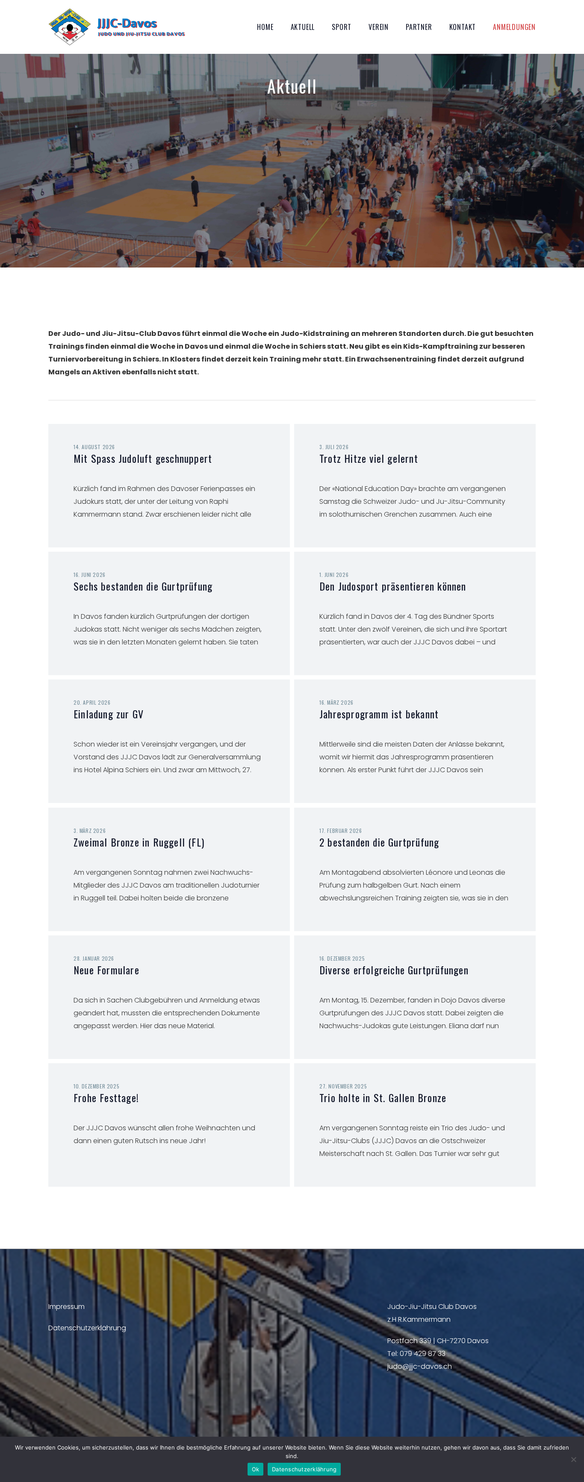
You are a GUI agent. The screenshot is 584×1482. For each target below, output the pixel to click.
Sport (341, 27)
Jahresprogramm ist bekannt (379, 713)
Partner (419, 27)
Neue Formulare (106, 969)
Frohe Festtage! (106, 1097)
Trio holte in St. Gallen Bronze (382, 1097)
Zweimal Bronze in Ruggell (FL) (139, 842)
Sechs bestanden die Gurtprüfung (143, 586)
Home (265, 27)
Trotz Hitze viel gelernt (368, 458)
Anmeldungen (514, 27)
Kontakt (462, 27)
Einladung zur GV (109, 713)
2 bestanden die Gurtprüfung (379, 842)
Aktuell (303, 27)
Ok (256, 1469)
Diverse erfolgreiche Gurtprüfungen (394, 969)
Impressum (66, 1306)
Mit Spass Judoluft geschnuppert (143, 458)
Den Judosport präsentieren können (392, 586)
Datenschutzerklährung (87, 1328)
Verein (379, 27)
